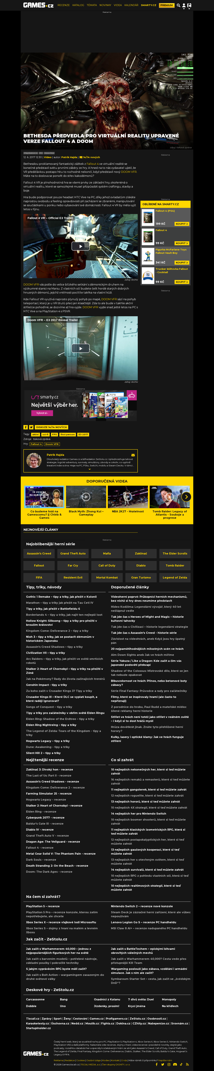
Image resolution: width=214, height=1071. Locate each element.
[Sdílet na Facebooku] (25, 427)
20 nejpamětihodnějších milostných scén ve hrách (147, 648)
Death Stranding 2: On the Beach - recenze (57, 865)
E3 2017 (83, 434)
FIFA (39, 577)
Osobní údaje (93, 1060)
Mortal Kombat (107, 577)
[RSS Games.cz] (187, 1064)
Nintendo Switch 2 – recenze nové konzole (142, 906)
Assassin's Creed (39, 553)
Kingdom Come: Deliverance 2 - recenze (55, 787)
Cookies (80, 1060)
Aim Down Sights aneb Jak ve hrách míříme (142, 654)
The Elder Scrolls (175, 553)
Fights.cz (107, 1023)
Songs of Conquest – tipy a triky (49, 707)
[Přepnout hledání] (178, 5)
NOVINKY (105, 5)
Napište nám (165, 1060)
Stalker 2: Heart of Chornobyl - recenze (54, 805)
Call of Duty (106, 565)
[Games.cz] (38, 5)
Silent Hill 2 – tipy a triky (43, 753)
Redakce (70, 1060)
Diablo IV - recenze (40, 829)
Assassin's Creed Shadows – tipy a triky (54, 646)
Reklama (58, 1060)
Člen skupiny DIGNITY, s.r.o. (116, 1064)
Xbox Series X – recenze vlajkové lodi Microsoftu (61, 922)
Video (48, 157)
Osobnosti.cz (156, 1018)
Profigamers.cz (117, 1018)
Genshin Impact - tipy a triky (46, 685)
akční (35, 434)
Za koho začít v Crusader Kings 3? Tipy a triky (59, 691)
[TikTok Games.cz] (181, 1064)
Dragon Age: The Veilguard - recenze (53, 841)
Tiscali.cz (32, 1018)
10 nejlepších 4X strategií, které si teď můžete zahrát (149, 807)
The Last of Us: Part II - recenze (48, 775)
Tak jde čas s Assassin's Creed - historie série (144, 632)
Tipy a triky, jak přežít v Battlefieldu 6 (53, 608)
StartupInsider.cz (38, 1028)
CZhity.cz (139, 1023)
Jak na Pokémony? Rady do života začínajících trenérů (65, 678)
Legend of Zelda (175, 577)
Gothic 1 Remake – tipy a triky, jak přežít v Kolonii (61, 596)
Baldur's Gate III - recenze (45, 823)
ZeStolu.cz (137, 1018)
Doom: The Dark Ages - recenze (49, 871)
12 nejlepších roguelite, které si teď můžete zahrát (147, 795)
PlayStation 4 (30, 153)
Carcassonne (35, 999)
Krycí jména (136, 1006)
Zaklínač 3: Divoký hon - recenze (49, 769)
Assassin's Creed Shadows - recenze (52, 781)
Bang (64, 999)
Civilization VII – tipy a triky (45, 652)
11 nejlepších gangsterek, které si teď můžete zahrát (148, 789)
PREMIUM (166, 5)
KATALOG (78, 5)
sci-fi (45, 434)
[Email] (133, 454)
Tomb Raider (175, 565)
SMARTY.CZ (148, 5)
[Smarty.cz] (80, 405)
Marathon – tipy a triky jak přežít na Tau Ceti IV (59, 602)
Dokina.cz (123, 1023)
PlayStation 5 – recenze (43, 906)
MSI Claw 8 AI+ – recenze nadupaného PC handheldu (149, 928)
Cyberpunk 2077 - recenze (45, 817)
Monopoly (169, 999)
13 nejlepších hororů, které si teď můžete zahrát (145, 801)
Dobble (31, 1006)
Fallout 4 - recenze (40, 847)
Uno (63, 1006)
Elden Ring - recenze (41, 811)
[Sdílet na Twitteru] (31, 427)
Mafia (107, 553)
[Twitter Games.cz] (162, 1064)
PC (40, 153)
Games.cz (97, 1018)
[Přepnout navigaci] (184, 5)
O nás (124, 1060)
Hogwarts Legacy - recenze (46, 799)
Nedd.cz (77, 1023)
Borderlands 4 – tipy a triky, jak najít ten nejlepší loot (64, 614)
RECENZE (64, 5)
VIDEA (118, 5)
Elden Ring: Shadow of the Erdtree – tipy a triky (60, 719)
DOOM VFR (129, 171)
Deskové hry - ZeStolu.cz (50, 990)
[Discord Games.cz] (175, 1064)
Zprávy (46, 1018)
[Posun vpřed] (186, 497)
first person (68, 434)
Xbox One (49, 153)
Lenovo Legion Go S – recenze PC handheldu (143, 922)
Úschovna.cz (60, 1023)
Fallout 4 (93, 163)
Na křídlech (170, 1006)
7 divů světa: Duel (141, 999)
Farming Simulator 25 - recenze (49, 793)
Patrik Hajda (55, 454)
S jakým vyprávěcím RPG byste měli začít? (56, 968)
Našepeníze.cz (158, 1023)
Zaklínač (141, 553)
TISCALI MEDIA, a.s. (90, 1064)
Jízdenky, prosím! (106, 1006)
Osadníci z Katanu (107, 999)
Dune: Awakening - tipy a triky (48, 747)
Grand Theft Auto (73, 553)
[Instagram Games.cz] (168, 1064)
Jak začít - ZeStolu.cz (46, 939)
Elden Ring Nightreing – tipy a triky (51, 725)
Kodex (106, 1060)
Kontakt (115, 1060)
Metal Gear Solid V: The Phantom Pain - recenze (61, 853)
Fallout (39, 565)
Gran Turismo (141, 577)
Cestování (80, 1018)
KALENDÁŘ (131, 5)
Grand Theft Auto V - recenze (47, 835)
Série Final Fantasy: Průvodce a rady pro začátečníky (149, 691)
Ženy (67, 1018)
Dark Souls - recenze (41, 859)
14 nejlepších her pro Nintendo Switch (138, 813)
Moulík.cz (92, 1023)
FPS (54, 434)
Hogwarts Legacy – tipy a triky (48, 741)
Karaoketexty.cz (37, 1023)
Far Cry (73, 565)
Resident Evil (73, 577)
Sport (58, 1018)
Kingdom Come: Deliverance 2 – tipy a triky (57, 630)
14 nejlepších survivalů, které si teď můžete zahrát (147, 869)
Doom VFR (52, 444)
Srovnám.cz (179, 1023)
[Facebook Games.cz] (156, 1064)
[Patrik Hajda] (33, 460)
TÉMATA (92, 5)
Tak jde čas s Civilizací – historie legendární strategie (149, 626)
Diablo (141, 565)
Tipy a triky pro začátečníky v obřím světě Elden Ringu (65, 713)
